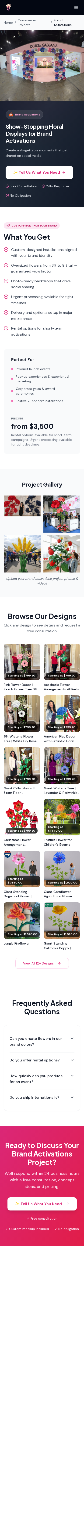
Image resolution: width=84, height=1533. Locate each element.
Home (8, 22)
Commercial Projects (27, 22)
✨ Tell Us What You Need (36, 172)
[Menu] (76, 7)
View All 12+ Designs (38, 963)
